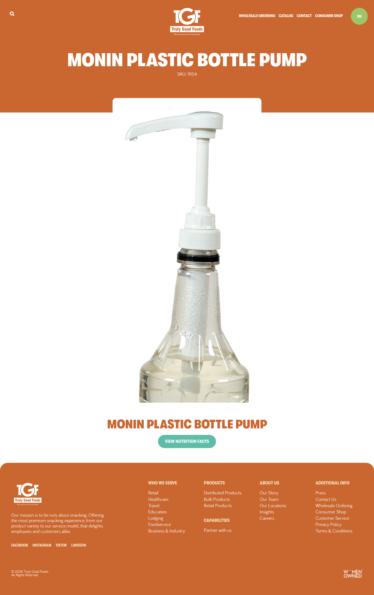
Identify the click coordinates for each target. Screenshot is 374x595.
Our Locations (273, 505)
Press (321, 493)
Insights (267, 512)
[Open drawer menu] (359, 16)
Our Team (269, 499)
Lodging (155, 518)
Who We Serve (162, 483)
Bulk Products (217, 499)
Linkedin (78, 545)
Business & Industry (166, 531)
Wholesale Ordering (257, 16)
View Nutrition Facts (187, 441)
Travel (154, 505)
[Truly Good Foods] (187, 21)
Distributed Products (223, 493)
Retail (153, 493)
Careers (267, 518)
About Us (269, 483)
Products (214, 483)
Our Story (269, 493)
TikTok (61, 545)
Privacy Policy (329, 524)
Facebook (19, 545)
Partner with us (218, 530)
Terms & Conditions (334, 531)
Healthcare (158, 499)
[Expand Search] (12, 13)
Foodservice (159, 524)
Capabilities (217, 520)
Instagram (41, 545)
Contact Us (326, 499)
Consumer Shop (329, 16)
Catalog (286, 16)
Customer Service (332, 518)
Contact (304, 16)
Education (157, 512)
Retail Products (218, 505)
